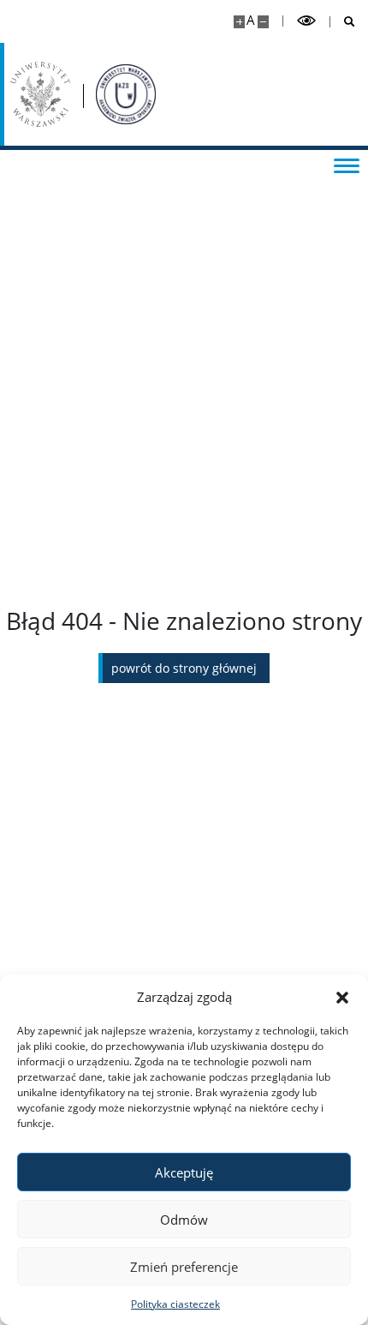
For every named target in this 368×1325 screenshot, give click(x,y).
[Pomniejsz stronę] (263, 21)
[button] (342, 996)
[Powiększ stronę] (239, 21)
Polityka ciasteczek (175, 1304)
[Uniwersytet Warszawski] (40, 94)
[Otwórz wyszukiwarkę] (342, 21)
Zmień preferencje (184, 1266)
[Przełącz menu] (346, 164)
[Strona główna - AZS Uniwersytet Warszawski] (126, 94)
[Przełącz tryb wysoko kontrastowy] (306, 21)
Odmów (184, 1219)
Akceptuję (184, 1172)
